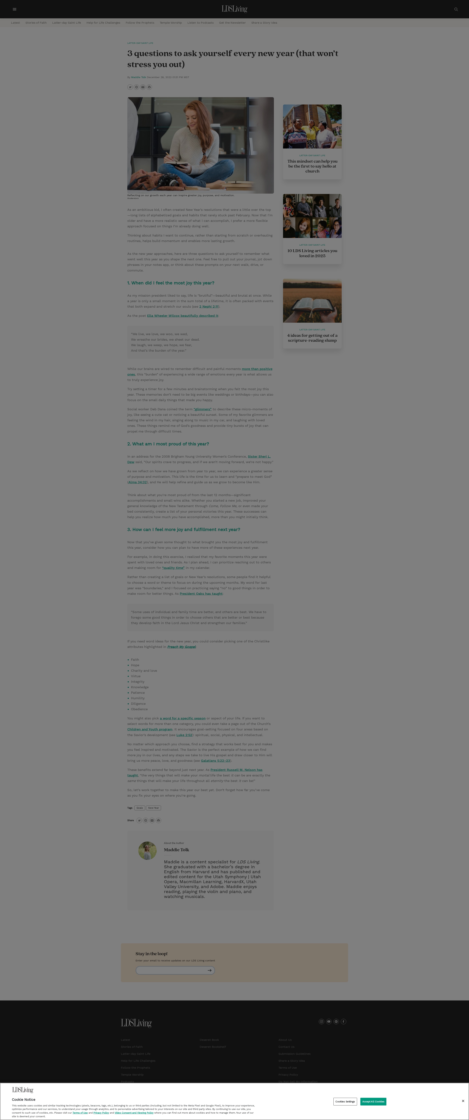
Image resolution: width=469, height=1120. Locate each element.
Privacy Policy (101, 1112)
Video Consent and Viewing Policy (134, 1112)
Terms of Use (80, 1112)
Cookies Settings (345, 1101)
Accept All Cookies (373, 1101)
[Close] (463, 1101)
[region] (234, 1101)
